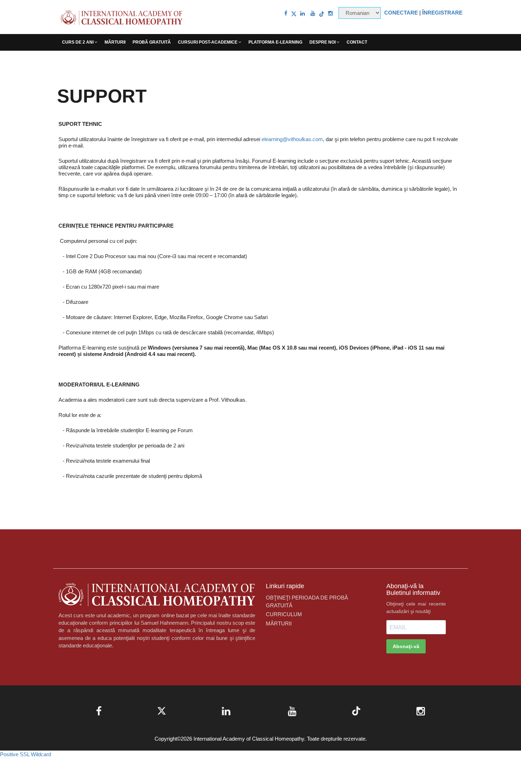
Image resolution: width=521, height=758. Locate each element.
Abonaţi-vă (406, 646)
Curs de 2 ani (78, 42)
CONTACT (357, 42)
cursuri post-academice (208, 42)
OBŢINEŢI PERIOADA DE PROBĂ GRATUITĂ (307, 601)
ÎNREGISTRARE (442, 13)
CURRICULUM (284, 614)
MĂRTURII (279, 623)
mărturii (115, 42)
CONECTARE (401, 13)
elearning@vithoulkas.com (292, 139)
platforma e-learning (275, 42)
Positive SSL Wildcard (25, 754)
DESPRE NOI (323, 42)
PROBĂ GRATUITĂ (152, 42)
